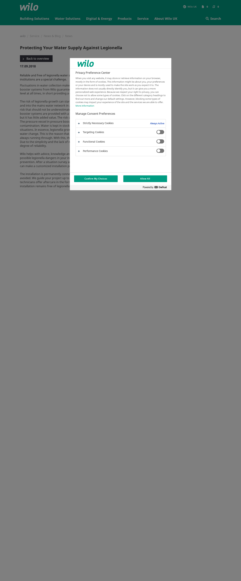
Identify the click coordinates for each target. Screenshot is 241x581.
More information (85, 105)
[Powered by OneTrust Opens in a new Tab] (156, 188)
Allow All (145, 178)
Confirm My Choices (96, 178)
